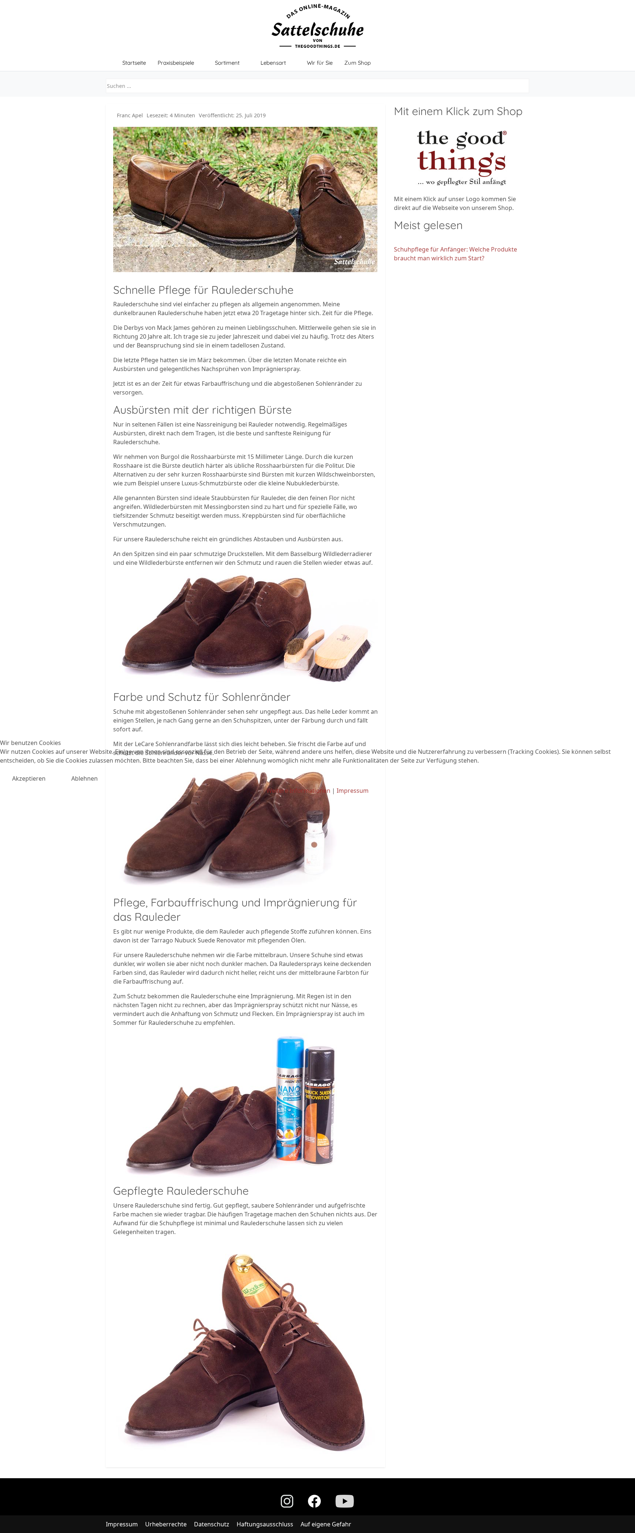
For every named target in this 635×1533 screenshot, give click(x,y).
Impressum (353, 791)
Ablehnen (84, 778)
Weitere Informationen (298, 791)
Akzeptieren (29, 778)
